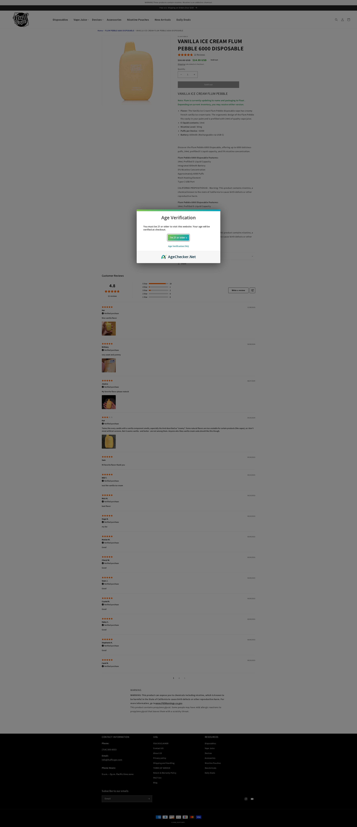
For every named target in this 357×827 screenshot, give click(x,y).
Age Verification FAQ (178, 246)
